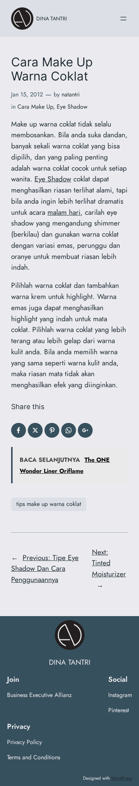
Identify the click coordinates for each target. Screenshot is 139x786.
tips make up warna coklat (48, 504)
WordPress (121, 778)
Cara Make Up (35, 106)
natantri (71, 94)
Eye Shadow (72, 106)
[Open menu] (123, 18)
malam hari (63, 212)
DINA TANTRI (51, 18)
